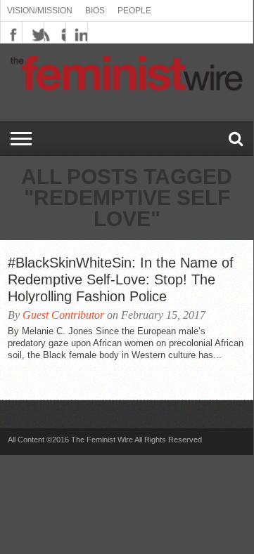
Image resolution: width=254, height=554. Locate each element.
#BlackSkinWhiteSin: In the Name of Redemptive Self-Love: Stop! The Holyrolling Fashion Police (121, 279)
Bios (95, 10)
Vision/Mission (39, 10)
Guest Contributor (63, 315)
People (134, 10)
